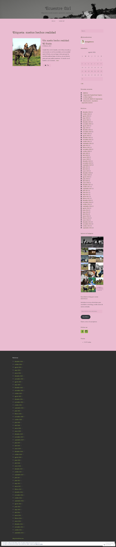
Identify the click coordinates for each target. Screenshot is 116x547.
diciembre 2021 (87, 137)
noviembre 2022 (87, 132)
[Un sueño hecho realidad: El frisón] (48, 65)
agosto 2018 (86, 177)
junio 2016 (85, 210)
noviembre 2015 (87, 224)
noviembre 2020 (87, 149)
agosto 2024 (86, 116)
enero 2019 (86, 171)
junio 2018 (85, 179)
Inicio (53, 21)
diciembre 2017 (87, 184)
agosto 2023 (86, 126)
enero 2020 (86, 159)
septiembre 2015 (87, 228)
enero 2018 (86, 183)
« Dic (82, 83)
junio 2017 (85, 192)
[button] (86, 242)
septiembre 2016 (87, 206)
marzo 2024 (86, 120)
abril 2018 (85, 181)
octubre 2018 (86, 175)
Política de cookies (39, 544)
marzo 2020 (86, 157)
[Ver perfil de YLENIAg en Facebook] (82, 331)
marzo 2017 (86, 196)
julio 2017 (85, 190)
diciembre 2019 (87, 161)
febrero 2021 (86, 147)
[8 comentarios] (45, 65)
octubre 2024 (86, 114)
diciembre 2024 (87, 112)
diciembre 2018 (87, 173)
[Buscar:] (92, 31)
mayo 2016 (86, 212)
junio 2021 (85, 145)
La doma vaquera (87, 97)
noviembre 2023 (87, 124)
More (57, 61)
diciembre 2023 (87, 122)
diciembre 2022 (87, 130)
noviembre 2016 (87, 202)
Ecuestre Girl (58, 8)
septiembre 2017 (87, 188)
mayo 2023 (86, 128)
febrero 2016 (86, 218)
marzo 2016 (86, 216)
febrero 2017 (86, 198)
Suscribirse (86, 317)
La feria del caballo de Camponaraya (92, 99)
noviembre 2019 (87, 163)
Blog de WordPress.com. (18, 538)
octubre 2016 (86, 204)
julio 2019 (85, 167)
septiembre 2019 (87, 165)
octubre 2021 (86, 141)
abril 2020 (85, 155)
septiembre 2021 (87, 143)
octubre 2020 (86, 151)
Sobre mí (61, 21)
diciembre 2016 (87, 200)
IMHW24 (85, 93)
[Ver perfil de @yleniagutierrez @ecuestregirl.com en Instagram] (86, 331)
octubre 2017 (86, 186)
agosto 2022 (86, 135)
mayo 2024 (86, 118)
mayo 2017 (86, 194)
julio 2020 (85, 153)
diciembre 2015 (87, 222)
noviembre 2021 (87, 139)
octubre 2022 (86, 133)
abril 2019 (85, 169)
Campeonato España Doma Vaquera (92, 95)
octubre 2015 (86, 226)
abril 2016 (85, 214)
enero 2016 (86, 220)
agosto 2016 (86, 208)
